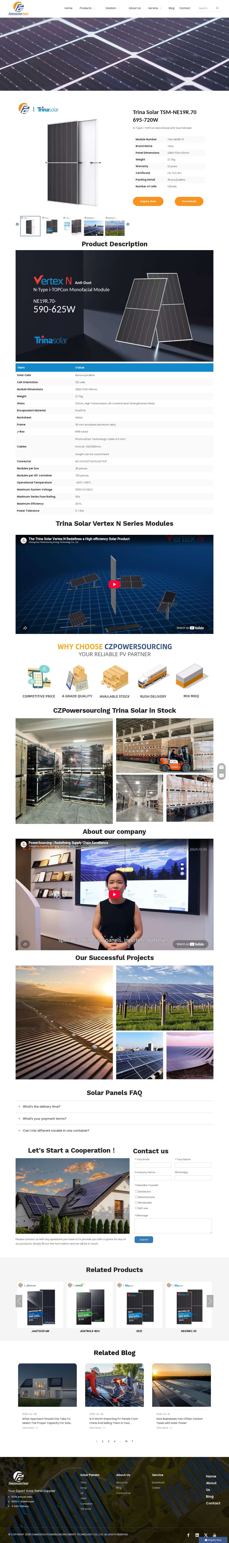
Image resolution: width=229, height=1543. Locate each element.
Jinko (83, 1498)
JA (81, 1493)
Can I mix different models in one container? (56, 1130)
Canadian (86, 1503)
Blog (119, 1487)
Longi (83, 1487)
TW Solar (85, 1509)
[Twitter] (206, 1535)
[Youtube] (215, 1535)
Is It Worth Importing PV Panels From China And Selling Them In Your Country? (113, 1423)
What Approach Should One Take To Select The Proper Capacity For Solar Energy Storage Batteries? (46, 1423)
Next (128, 224)
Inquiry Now (148, 201)
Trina (83, 1482)
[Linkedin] (197, 1535)
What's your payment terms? (44, 1119)
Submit (144, 1239)
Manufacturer (146, 1197)
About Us (122, 1482)
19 (126, 1441)
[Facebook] (188, 1535)
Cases (156, 1487)
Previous (17, 224)
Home (211, 1476)
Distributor (144, 1191)
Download (189, 201)
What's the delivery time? (41, 1106)
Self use (142, 1208)
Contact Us (123, 1493)
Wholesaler (144, 1202)
